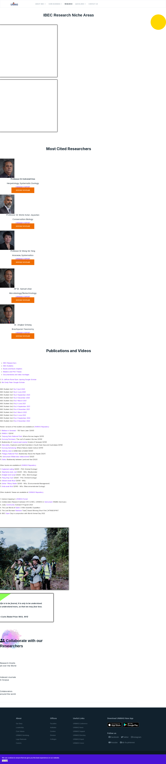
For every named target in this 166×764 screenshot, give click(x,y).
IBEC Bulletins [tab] (8, 366)
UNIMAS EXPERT (23, 187)
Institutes (53, 727)
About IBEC (39, 4)
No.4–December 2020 (22, 398)
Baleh (18, 508)
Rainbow (18, 510)
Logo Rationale (21, 739)
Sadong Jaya (6, 451)
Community (10, 505)
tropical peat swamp (19, 442)
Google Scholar (31, 379)
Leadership (20, 727)
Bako (4, 459)
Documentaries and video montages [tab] (16, 375)
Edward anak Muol (8, 481)
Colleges (53, 739)
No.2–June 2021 (20, 403)
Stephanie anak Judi (9, 472)
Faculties (53, 723)
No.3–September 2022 (22, 418)
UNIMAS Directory (79, 735)
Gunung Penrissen (8, 439)
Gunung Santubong (9, 448)
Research (68, 4)
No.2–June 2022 (20, 415)
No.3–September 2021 (22, 406)
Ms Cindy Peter (7, 382)
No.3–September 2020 (22, 395)
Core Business (54, 4)
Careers (18, 743)
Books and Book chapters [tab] (12, 369)
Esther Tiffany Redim (9, 483)
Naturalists (6, 445)
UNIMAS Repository (41, 427)
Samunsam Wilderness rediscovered (15, 457)
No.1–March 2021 (20, 401)
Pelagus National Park (10, 454)
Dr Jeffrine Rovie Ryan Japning (13, 379)
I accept (5, 761)
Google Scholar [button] (23, 190)
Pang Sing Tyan (7, 478)
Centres (53, 731)
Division (53, 735)
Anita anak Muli (7, 486)
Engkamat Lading (8, 469)
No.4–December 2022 (22, 421)
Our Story (19, 723)
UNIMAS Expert (78, 739)
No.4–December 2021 (22, 409)
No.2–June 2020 (20, 392)
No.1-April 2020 (19, 389)
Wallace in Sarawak (9, 431)
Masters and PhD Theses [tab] (12, 372)
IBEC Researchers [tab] (9, 363)
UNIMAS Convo (78, 743)
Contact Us (93, 4)
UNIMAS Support (79, 731)
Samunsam (48, 502)
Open (8, 513)
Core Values (20, 731)
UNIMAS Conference (80, 723)
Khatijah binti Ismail (9, 475)
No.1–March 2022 (20, 412)
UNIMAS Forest (22, 499)
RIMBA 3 (5, 433)
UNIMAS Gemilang (22, 735)
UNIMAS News (78, 727)
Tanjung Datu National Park (12, 436)
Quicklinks (79, 4)
